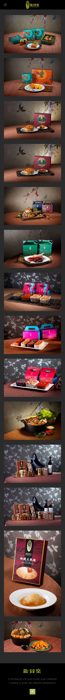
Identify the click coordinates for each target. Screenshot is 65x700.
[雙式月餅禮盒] (32, 77)
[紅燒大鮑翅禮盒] (32, 574)
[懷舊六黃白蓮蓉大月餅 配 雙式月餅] (32, 163)
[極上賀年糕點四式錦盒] (32, 335)
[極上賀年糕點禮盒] (32, 292)
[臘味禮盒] (32, 249)
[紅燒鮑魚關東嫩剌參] (32, 34)
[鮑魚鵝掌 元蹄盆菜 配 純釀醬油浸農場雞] (32, 636)
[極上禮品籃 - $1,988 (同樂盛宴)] (32, 464)
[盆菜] (32, 421)
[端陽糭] (32, 206)
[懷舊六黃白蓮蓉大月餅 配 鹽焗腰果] (32, 120)
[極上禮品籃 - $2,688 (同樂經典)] (32, 507)
